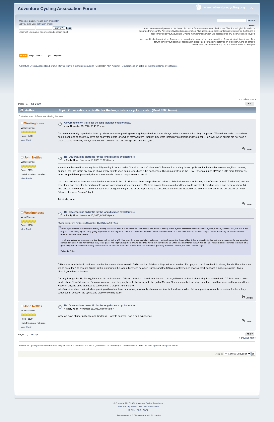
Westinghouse (34, 123)
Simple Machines (151, 406)
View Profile (26, 140)
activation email (44, 24)
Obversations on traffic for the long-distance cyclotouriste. (97, 122)
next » (253, 99)
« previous (244, 99)
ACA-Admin (112, 66)
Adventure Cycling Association (149, 403)
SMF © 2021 (136, 406)
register (55, 21)
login (46, 21)
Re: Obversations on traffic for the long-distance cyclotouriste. (99, 156)
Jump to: (219, 354)
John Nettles (33, 157)
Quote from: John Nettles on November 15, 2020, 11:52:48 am (88, 223)
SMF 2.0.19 (123, 406)
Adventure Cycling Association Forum (57, 8)
